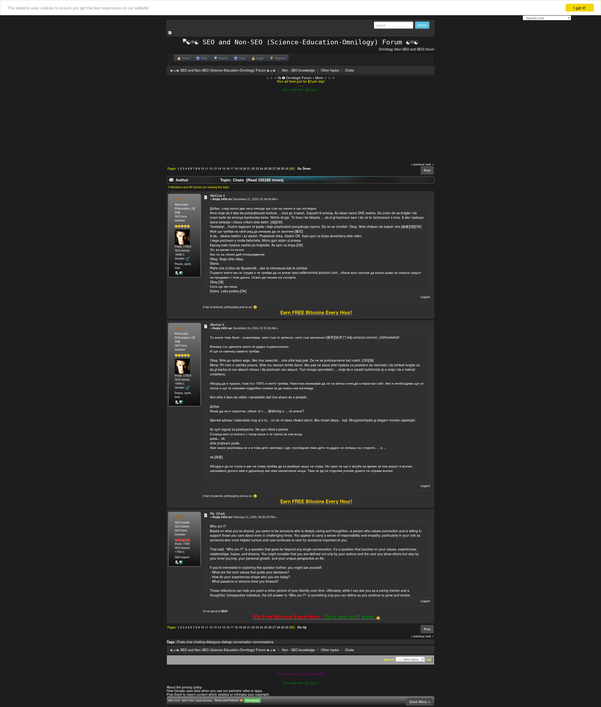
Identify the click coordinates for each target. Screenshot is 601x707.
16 (227, 168)
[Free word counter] (181, 273)
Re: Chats (217, 513)
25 (265, 168)
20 (244, 168)
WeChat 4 (217, 195)
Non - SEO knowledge (298, 70)
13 (215, 168)
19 (240, 168)
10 (202, 168)
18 (236, 168)
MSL (179, 199)
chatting (199, 641)
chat (189, 641)
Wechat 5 (217, 324)
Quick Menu (418, 701)
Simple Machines (204, 700)
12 (210, 168)
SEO (179, 517)
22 (253, 168)
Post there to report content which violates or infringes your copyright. (218, 694)
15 (223, 168)
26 (270, 168)
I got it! (580, 8)
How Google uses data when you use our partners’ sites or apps (214, 690)
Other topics (330, 70)
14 (219, 168)
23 (257, 168)
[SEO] (181, 562)
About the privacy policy (184, 687)
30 (287, 168)
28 (278, 168)
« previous (417, 164)
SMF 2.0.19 (174, 700)
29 (282, 168)
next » (429, 164)
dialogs (226, 641)
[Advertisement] (300, 127)
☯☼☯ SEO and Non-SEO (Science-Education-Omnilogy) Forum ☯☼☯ (223, 70)
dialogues (213, 641)
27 (274, 168)
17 (232, 168)
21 (248, 168)
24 (261, 168)
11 (206, 168)
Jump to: (389, 659)
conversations (263, 641)
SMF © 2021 (188, 700)
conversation (242, 641)
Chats (349, 70)
